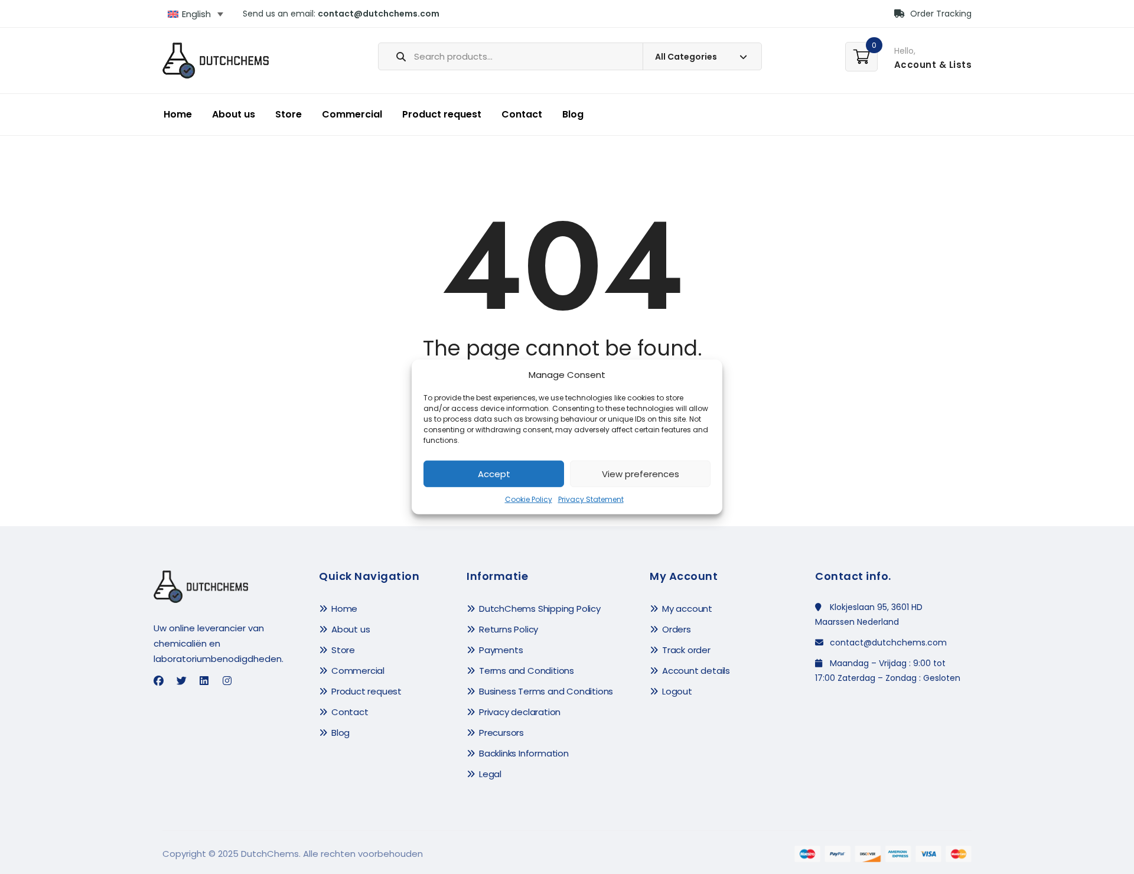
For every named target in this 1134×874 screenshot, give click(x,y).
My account (687, 608)
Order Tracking (940, 13)
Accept (494, 474)
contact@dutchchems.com (378, 13)
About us (233, 114)
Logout (677, 691)
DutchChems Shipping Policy (540, 608)
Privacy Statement (591, 499)
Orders (676, 629)
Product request (441, 114)
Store (288, 114)
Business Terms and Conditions (546, 691)
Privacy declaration (520, 712)
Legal (490, 774)
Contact (521, 114)
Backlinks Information (524, 753)
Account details (696, 670)
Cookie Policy (528, 499)
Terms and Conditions (526, 670)
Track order (686, 650)
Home (178, 114)
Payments (501, 650)
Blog (573, 114)
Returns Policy (508, 629)
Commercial (352, 114)
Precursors (501, 732)
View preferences (640, 474)
